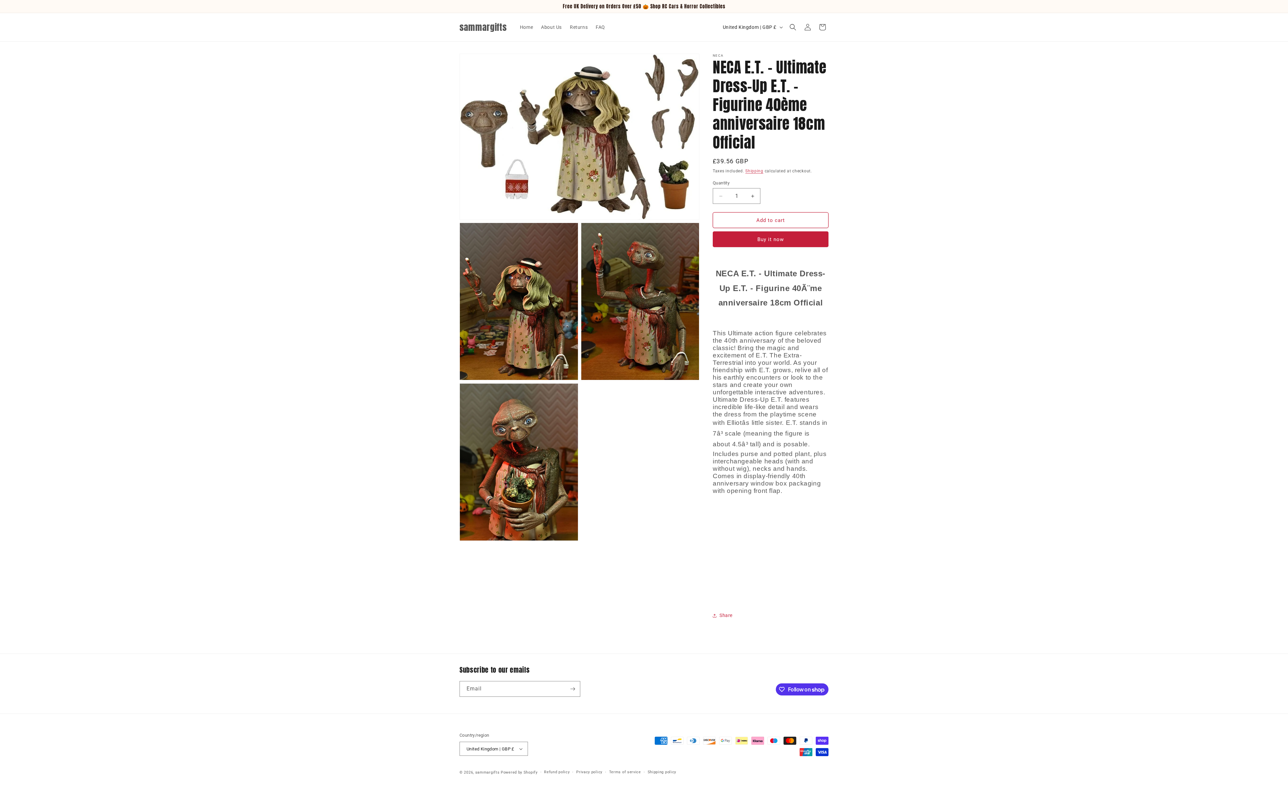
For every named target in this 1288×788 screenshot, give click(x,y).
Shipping (754, 171)
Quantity (721, 182)
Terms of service (625, 772)
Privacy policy (589, 772)
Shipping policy (662, 772)
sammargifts (487, 772)
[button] (793, 27)
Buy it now (770, 239)
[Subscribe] (572, 689)
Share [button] (726, 615)
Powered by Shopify (519, 772)
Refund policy (557, 772)
